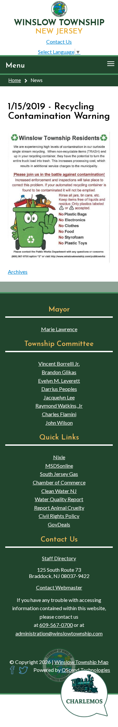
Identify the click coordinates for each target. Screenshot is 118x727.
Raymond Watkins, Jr (59, 405)
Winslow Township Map (81, 662)
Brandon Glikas (59, 372)
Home (15, 80)
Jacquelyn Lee (59, 397)
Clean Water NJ (59, 491)
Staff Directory (59, 558)
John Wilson (59, 422)
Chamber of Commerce (59, 482)
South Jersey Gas (59, 474)
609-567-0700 (56, 625)
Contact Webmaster (59, 587)
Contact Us (59, 41)
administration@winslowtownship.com (59, 633)
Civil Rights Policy (59, 516)
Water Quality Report (59, 499)
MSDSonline (59, 465)
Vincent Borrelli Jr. (59, 363)
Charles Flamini (59, 414)
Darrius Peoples (59, 389)
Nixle (59, 457)
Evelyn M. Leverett (59, 380)
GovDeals (59, 524)
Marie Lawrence (59, 329)
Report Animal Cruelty (59, 507)
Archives (18, 271)
